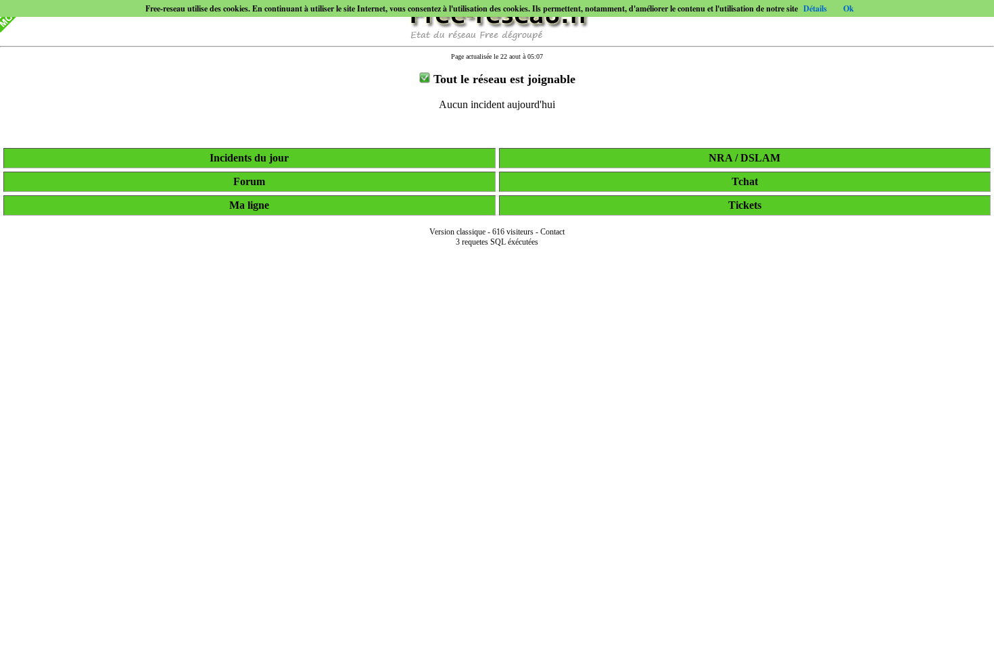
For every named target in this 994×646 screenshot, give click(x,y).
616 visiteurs (513, 232)
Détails (815, 8)
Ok (848, 8)
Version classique (457, 232)
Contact (552, 232)
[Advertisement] (497, 627)
